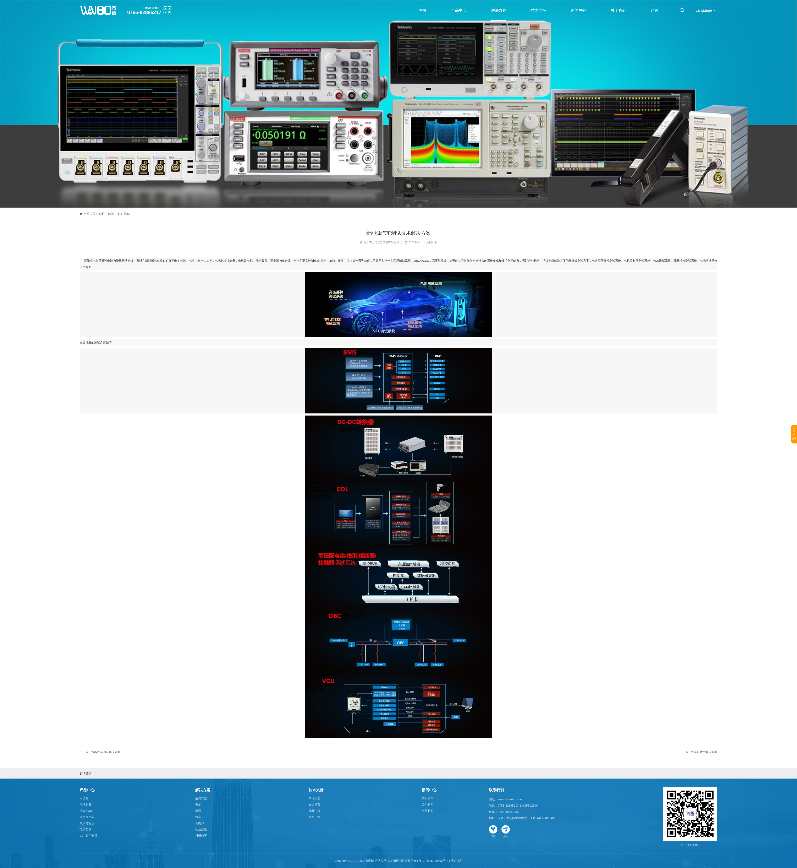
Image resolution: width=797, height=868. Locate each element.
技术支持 (538, 10)
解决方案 (498, 10)
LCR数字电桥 (88, 835)
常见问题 (314, 798)
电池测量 (85, 804)
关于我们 (618, 10)
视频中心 (314, 810)
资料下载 (314, 817)
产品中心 (458, 10)
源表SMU (86, 810)
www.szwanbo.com (510, 799)
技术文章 (427, 798)
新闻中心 (578, 10)
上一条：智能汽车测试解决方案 (100, 752)
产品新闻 (427, 810)
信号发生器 (87, 817)
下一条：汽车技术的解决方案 (698, 752)
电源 (198, 810)
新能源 (199, 823)
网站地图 (456, 860)
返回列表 (432, 242)
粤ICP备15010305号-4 (433, 860)
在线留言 (314, 804)
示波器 (84, 798)
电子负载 (85, 829)
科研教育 (201, 835)
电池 (198, 804)
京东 (505, 836)
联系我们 (496, 790)
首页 (423, 10)
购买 (654, 10)
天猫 (493, 836)
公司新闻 (427, 804)
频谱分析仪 (87, 823)
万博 (464, 260)
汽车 (127, 213)
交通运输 (201, 829)
